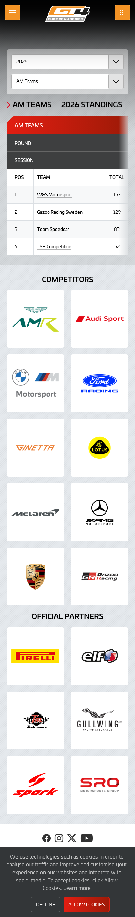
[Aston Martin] (35, 319)
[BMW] (35, 383)
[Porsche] (35, 576)
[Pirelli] (35, 656)
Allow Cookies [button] (86, 904)
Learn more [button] (77, 887)
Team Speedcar (53, 229)
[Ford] (99, 383)
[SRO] (99, 785)
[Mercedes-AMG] (99, 512)
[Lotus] (99, 448)
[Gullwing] (99, 720)
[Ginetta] (35, 448)
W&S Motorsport (54, 194)
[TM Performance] (35, 720)
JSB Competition (54, 246)
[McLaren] (35, 512)
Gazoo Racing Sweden (60, 212)
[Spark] (35, 785)
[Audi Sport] (99, 319)
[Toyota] (99, 576)
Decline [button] (45, 904)
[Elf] (99, 656)
